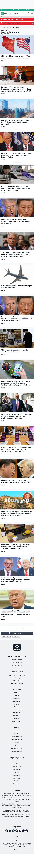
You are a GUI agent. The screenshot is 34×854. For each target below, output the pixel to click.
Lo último (11, 17)
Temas (9, 27)
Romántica (16, 775)
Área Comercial (17, 662)
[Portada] (1, 17)
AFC (26, 9)
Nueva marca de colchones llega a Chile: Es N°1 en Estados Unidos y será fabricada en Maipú (17, 815)
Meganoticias (17, 766)
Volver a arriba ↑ (17, 850)
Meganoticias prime (17, 710)
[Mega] (17, 840)
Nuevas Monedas (13, 9)
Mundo (17, 695)
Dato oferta (16, 718)
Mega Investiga (16, 721)
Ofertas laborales (16, 737)
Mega (16, 763)
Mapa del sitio (21, 846)
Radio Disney (16, 784)
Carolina (16, 781)
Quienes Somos (17, 659)
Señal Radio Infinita (17, 683)
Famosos (16, 742)
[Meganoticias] (17, 647)
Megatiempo (16, 769)
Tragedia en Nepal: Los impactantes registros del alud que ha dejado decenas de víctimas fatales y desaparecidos (16, 805)
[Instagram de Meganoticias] (13, 831)
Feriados (16, 734)
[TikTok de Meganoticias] (20, 831)
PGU (16, 745)
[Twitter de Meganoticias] (10, 831)
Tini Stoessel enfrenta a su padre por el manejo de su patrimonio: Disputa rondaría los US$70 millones (17, 799)
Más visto (31, 17)
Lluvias (2, 9)
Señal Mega (17, 678)
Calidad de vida (16, 701)
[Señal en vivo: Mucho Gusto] (17, 24)
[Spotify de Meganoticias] (23, 831)
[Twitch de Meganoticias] (26, 831)
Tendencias (16, 698)
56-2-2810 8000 (27, 845)
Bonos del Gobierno (16, 739)
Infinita (17, 772)
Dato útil (16, 707)
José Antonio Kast (16, 731)
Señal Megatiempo (17, 681)
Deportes (16, 704)
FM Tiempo (16, 778)
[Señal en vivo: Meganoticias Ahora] (17, 21)
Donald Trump (16, 636)
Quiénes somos (13, 846)
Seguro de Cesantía (16, 748)
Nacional (16, 692)
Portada (3, 27)
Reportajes (16, 712)
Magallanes (21, 9)
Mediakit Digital (17, 665)
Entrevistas (16, 715)
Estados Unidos (6, 636)
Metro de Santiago (16, 751)
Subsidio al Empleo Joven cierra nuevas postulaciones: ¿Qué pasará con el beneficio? (16, 810)
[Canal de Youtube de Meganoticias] (16, 831)
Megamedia (16, 761)
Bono (29, 9)
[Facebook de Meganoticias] (6, 831)
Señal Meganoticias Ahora (17, 675)
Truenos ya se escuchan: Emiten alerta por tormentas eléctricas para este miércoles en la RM (17, 794)
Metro (6, 9)
